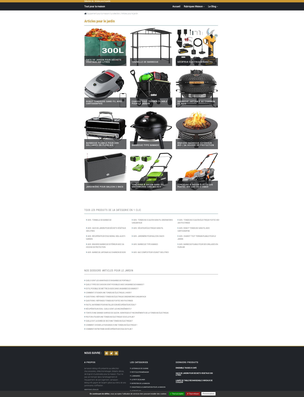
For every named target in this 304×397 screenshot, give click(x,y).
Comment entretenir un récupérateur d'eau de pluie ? (109, 329)
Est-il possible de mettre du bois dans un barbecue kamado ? (112, 289)
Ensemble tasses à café (186, 368)
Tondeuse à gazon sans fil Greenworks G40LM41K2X (148, 186)
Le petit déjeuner (138, 379)
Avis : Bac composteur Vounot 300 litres (151, 252)
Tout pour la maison (94, 6)
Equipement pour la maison (97, 13)
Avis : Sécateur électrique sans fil (148, 228)
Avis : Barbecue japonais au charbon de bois (107, 252)
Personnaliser (208, 394)
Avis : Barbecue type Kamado (145, 244)
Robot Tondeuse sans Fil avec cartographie (104, 102)
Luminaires (135, 376)
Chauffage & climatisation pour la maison (148, 387)
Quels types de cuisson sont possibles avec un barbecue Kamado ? (115, 285)
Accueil (176, 6)
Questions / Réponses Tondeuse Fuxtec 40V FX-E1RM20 (109, 301)
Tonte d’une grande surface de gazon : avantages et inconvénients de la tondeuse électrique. (127, 313)
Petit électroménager (140, 372)
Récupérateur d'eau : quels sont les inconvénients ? (109, 309)
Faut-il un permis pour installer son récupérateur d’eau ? (111, 305)
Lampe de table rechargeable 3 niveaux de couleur (194, 381)
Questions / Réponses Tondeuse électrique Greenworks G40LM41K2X (116, 297)
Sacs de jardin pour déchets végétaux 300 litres (103, 61)
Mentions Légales (91, 389)
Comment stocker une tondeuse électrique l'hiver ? (109, 293)
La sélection (115, 13)
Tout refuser (194, 394)
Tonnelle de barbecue (145, 62)
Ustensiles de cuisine (139, 368)
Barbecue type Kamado (145, 145)
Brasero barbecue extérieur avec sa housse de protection (196, 144)
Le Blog (212, 6)
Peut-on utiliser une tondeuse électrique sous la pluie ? (110, 317)
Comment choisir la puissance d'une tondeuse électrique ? (111, 325)
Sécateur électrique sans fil (195, 62)
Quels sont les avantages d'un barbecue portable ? (108, 280)
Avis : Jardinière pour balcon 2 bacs (148, 236)
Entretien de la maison (140, 383)
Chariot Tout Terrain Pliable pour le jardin (149, 102)
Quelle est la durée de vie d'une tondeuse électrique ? (109, 321)
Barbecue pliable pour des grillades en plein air (102, 144)
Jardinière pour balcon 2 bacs (104, 187)
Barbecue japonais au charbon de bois (196, 102)
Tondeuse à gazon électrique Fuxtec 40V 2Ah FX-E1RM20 (195, 186)
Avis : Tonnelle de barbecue (99, 220)
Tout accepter (177, 394)
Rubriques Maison (193, 6)
